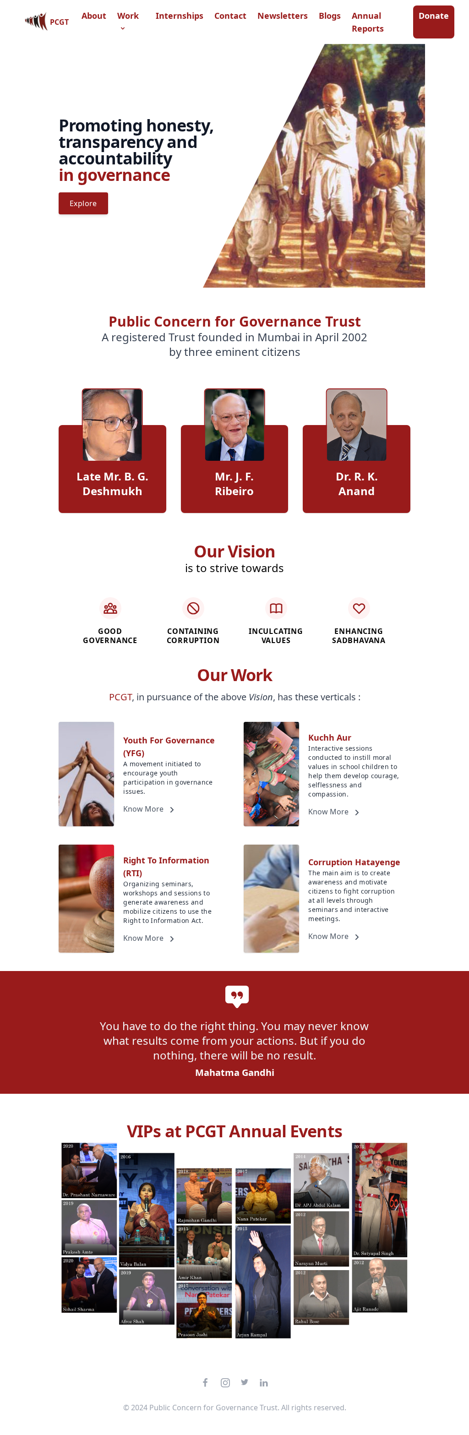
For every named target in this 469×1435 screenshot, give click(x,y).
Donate (434, 15)
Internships (179, 15)
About (94, 15)
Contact (230, 15)
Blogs (330, 15)
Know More (144, 809)
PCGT (59, 22)
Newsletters (282, 15)
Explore (83, 203)
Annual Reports (368, 22)
